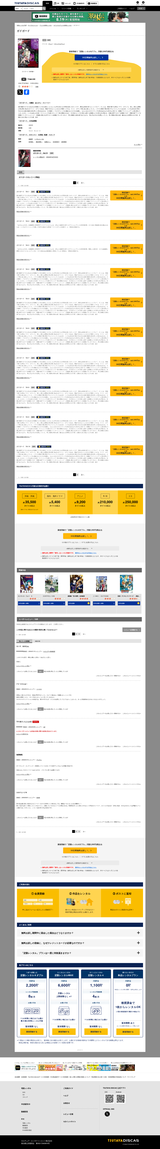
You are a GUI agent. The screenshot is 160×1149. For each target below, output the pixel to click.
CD (58, 3)
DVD (47, 3)
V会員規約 (24, 1077)
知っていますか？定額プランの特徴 (72, 1063)
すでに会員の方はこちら (101, 64)
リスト (137, 4)
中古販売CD (80, 3)
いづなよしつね (39, 139)
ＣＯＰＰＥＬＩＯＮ (49, 596)
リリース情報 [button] (66, 8)
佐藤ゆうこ (47, 142)
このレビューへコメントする (131, 675)
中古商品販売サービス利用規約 (59, 1077)
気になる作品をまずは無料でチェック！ (121, 1063)
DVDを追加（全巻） (24, 603)
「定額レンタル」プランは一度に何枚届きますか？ (46, 952)
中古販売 (25, 1128)
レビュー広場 (68, 1114)
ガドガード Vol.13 (40, 153)
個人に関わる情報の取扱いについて (80, 1077)
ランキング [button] (81, 8)
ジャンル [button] (53, 8)
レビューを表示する (22, 734)
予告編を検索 (31, 79)
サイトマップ (131, 1077)
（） (37, 86)
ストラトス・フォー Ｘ (25, 596)
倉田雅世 (64, 142)
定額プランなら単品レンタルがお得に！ (97, 1063)
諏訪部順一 (39, 142)
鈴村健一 (31, 142)
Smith (38, 797)
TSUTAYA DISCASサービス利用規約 (38, 1077)
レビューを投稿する (131, 630)
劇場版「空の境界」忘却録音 (76, 596)
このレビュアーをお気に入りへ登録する (108, 675)
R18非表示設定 (27, 1130)
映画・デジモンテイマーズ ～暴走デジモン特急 (132, 596)
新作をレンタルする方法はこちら (96, 74)
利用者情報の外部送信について (117, 1077)
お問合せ (66, 1103)
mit (44, 727)
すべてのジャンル (33, 25)
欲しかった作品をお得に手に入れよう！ (49, 1063)
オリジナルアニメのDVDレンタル (63, 25)
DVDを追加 (71, 603)
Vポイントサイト (69, 1121)
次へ (82, 183)
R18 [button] (140, 8)
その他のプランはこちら (81, 64)
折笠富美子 (56, 142)
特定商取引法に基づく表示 (99, 1077)
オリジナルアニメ (59, 44)
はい (40, 671)
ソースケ (39, 689)
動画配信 (94, 3)
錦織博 (31, 139)
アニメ (50, 44)
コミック (68, 3)
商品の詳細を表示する (23, 211)
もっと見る (137, 144)
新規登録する (31, 1031)
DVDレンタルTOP (22, 25)
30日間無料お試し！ (91, 57)
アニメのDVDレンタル (46, 25)
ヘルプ (132, 8)
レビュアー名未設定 (49, 651)
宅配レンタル (26, 1123)
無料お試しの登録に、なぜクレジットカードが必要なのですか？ (52, 942)
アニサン (39, 760)
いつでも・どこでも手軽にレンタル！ (25, 1063)
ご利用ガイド (122, 8)
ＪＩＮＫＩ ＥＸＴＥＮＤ (101, 596)
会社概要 (17, 1077)
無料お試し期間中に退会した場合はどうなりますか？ (47, 932)
